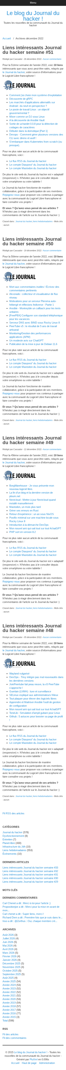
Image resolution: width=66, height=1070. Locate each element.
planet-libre (9, 843)
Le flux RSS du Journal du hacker (27, 161)
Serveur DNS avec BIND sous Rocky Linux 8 (34, 322)
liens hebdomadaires (42, 221)
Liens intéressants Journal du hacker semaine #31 (30, 874)
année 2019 (9, 1002)
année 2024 (9, 984)
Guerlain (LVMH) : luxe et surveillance (30, 691)
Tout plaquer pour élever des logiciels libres (33, 698)
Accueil (7, 38)
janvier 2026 (10, 959)
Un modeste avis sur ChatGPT (26, 340)
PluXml (34, 1059)
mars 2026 (8, 952)
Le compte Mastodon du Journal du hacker (33, 168)
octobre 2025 (10, 970)
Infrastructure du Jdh (14, 846)
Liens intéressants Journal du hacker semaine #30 (30, 878)
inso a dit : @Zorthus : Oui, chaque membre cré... (30, 921)
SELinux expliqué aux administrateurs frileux (33, 695)
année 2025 (9, 981)
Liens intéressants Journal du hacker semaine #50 (32, 241)
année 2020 (9, 999)
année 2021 (9, 995)
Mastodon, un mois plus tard (25, 506)
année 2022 (9, 992)
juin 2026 (8, 942)
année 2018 (9, 1006)
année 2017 (9, 1009)
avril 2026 (8, 949)
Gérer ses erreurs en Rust (23, 510)
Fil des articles (10, 1034)
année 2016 (9, 1013)
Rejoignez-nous (11, 194)
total (5, 1020)
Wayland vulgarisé (19, 673)
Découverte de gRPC (21, 98)
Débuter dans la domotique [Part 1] (28, 130)
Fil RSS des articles (13, 813)
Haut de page (29, 1062)
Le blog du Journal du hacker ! (33, 16)
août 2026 (8, 934)
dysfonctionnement (13, 835)
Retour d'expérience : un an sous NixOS (31, 514)
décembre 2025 (11, 963)
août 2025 (8, 977)
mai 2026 (8, 945)
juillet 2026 (9, 938)
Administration (47, 1062)
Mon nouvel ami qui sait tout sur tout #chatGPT (35, 528)
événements (10, 853)
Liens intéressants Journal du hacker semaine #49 (32, 440)
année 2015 (9, 1016)
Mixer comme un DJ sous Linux (27, 116)
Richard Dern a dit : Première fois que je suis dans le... (32, 917)
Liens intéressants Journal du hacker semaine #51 (32, 50)
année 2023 (9, 988)
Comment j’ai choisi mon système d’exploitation (35, 95)
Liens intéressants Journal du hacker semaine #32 (30, 871)
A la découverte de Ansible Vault (27, 120)
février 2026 (9, 956)
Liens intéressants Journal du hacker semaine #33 (30, 867)
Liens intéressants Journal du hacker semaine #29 (30, 881)
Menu (33, 2)
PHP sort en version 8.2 (22, 531)
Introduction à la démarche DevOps (29, 524)
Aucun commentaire (52, 59)
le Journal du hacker (14, 72)
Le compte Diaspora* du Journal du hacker (33, 164)
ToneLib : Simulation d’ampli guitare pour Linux (34, 712)
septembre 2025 (12, 974)
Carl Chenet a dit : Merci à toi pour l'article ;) (27, 903)
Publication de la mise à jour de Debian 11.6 (33, 344)
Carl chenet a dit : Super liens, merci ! (23, 913)
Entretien (7, 839)
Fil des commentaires (14, 1037)
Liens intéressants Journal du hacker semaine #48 (32, 628)
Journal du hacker (24, 221)
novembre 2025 (11, 967)
